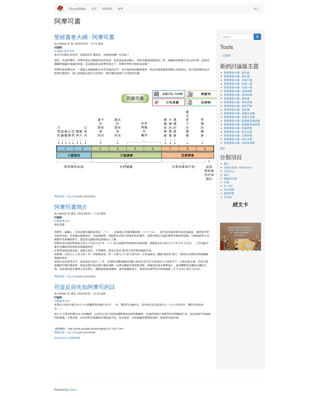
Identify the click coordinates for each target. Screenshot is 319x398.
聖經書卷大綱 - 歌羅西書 (238, 128)
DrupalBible (77, 8)
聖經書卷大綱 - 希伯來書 (238, 102)
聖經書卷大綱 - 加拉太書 (238, 139)
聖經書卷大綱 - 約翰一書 (238, 87)
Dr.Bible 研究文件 (64, 51)
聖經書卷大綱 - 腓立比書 (238, 131)
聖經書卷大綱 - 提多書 (237, 109)
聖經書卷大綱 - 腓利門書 (238, 106)
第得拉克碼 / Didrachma (238, 167)
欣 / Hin (228, 186)
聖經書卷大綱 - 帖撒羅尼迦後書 (242, 120)
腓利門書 (229, 193)
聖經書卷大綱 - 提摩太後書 (239, 113)
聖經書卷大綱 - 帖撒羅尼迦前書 (242, 124)
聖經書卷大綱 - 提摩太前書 (239, 117)
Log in (70, 196)
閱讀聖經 (107, 8)
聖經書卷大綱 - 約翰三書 (238, 80)
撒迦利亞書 (230, 178)
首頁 (94, 8)
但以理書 (229, 189)
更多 (222, 148)
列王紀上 (229, 171)
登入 (256, 8)
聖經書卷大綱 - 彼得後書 (238, 91)
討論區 (227, 55)
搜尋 (120, 8)
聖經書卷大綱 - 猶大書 (237, 76)
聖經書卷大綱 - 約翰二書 (238, 83)
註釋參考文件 (62, 221)
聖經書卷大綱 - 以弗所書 (238, 135)
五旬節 (228, 197)
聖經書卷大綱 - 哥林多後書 (239, 143)
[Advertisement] (240, 309)
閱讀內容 (59, 196)
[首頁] (61, 8)
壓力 (226, 163)
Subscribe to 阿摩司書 (67, 338)
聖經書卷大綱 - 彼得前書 (238, 94)
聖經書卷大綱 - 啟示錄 (237, 72)
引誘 (226, 182)
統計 (226, 175)
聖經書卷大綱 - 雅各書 (237, 98)
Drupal (73, 389)
